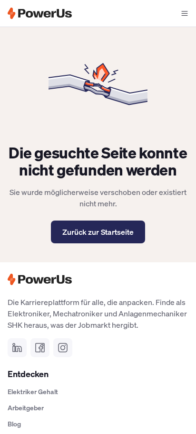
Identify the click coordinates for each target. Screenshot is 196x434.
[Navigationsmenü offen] (184, 13)
